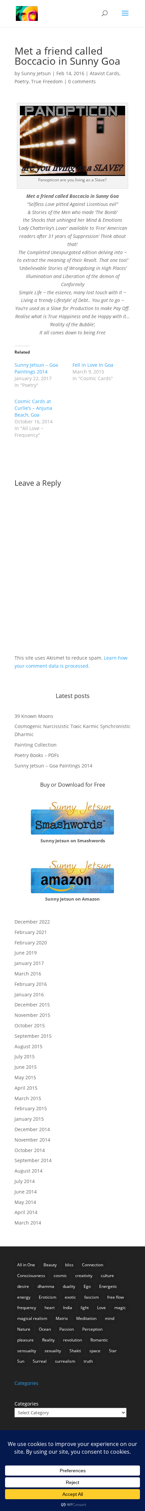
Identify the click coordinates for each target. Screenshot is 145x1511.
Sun (20, 1361)
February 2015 (30, 1108)
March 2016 (27, 973)
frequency (26, 1307)
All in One (26, 1265)
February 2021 (30, 932)
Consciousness (31, 1275)
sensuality (26, 1351)
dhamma (45, 1286)
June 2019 (25, 952)
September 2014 (33, 1160)
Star (113, 1351)
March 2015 (27, 1098)
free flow (115, 1297)
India (67, 1307)
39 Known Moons (33, 716)
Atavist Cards (104, 73)
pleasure (25, 1340)
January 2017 (29, 963)
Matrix (62, 1318)
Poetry (21, 81)
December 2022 (32, 921)
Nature (23, 1329)
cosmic (60, 1275)
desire (23, 1286)
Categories (26, 1403)
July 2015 (24, 1056)
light (85, 1307)
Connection (92, 1265)
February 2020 (30, 942)
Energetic (108, 1286)
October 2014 (29, 1150)
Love (101, 1307)
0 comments (82, 81)
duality (69, 1286)
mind (109, 1318)
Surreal (40, 1361)
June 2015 (25, 1067)
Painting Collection (35, 745)
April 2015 (25, 1088)
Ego (87, 1286)
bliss (69, 1265)
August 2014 (28, 1171)
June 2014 (25, 1191)
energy (23, 1297)
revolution (72, 1340)
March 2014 (27, 1222)
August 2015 (28, 1046)
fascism (91, 1297)
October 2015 (29, 1025)
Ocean (45, 1329)
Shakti (75, 1351)
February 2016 (30, 984)
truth (88, 1361)
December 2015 (32, 1004)
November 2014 (32, 1140)
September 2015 (33, 1036)
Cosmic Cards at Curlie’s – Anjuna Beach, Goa (33, 408)
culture (107, 1275)
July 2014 (24, 1181)
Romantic (99, 1340)
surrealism (65, 1361)
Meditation (86, 1318)
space (94, 1351)
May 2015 (25, 1077)
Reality (48, 1340)
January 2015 (29, 1119)
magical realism (32, 1318)
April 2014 (25, 1212)
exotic (70, 1297)
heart (50, 1307)
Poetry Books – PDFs (36, 755)
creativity (83, 1275)
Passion (66, 1329)
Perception (92, 1329)
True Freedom (47, 81)
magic (120, 1307)
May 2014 (25, 1202)
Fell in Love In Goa (92, 365)
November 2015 (32, 1015)
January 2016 (29, 994)
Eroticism (47, 1297)
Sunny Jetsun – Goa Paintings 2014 (36, 368)
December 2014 (32, 1129)
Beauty (50, 1265)
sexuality (53, 1351)
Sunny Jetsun (36, 73)
